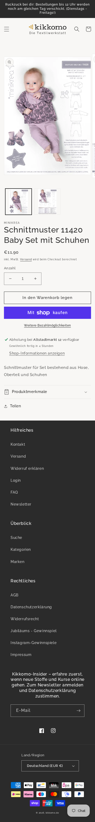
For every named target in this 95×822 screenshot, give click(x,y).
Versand (26, 259)
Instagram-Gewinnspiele (33, 643)
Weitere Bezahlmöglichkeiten (47, 325)
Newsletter (21, 504)
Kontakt (18, 444)
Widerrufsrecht (25, 619)
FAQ (14, 492)
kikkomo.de (52, 812)
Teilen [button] (15, 406)
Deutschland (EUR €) (45, 766)
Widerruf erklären (27, 468)
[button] (6, 29)
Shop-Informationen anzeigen (37, 353)
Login (16, 480)
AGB (14, 595)
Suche (16, 537)
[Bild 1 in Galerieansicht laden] (18, 202)
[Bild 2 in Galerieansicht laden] (47, 202)
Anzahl (10, 268)
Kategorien (21, 549)
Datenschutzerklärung (31, 607)
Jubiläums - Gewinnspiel (34, 631)
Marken (18, 562)
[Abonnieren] (78, 710)
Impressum (21, 655)
